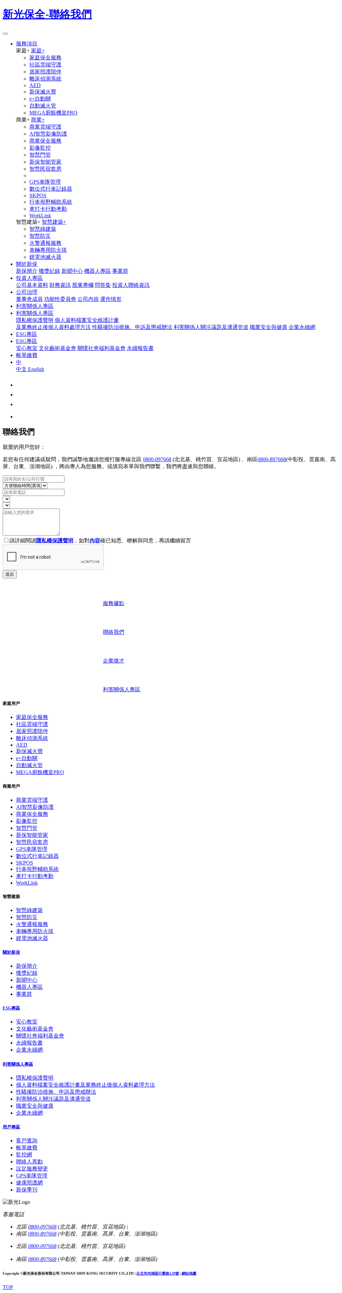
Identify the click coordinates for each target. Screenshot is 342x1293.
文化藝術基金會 (57, 348)
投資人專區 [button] (29, 278)
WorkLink (40, 215)
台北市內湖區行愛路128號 (157, 1273)
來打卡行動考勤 (48, 209)
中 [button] (18, 362)
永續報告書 (140, 348)
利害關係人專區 (18, 1064)
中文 (22, 369)
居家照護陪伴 (45, 71)
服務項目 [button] (26, 43)
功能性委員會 (60, 299)
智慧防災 (40, 236)
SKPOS (37, 195)
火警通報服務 (45, 243)
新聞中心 (72, 271)
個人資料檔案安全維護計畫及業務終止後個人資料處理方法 (85, 1085)
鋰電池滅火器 (45, 257)
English (36, 369)
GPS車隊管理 (45, 182)
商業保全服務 (45, 141)
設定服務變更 (32, 1168)
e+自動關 (40, 99)
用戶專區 (11, 1126)
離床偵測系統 (45, 78)
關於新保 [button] (26, 264)
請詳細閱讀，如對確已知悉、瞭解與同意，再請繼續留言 (100, 540)
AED (35, 85)
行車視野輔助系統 (50, 202)
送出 (9, 574)
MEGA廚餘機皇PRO (53, 113)
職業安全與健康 (268, 327)
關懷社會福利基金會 (101, 348)
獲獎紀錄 (49, 271)
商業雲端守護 (45, 127)
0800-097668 (157, 459)
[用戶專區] (20, 404)
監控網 (24, 1154)
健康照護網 (29, 1182)
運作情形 (111, 299)
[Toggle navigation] (5, 34)
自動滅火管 (42, 106)
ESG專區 (11, 1007)
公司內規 (88, 299)
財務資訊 (60, 285)
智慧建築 (54, 222)
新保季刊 (26, 1189)
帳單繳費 (26, 1147)
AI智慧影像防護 (48, 134)
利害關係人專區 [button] (34, 313)
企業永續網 (302, 327)
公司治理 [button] (26, 292)
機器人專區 (97, 271)
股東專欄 (83, 285)
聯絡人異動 (29, 1161)
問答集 (103, 285)
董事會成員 (29, 299)
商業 (38, 120)
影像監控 (40, 148)
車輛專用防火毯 (48, 250)
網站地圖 (189, 1273)
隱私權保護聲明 (34, 320)
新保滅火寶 (42, 92)
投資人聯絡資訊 (131, 285)
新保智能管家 (45, 162)
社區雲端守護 (45, 64)
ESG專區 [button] (26, 341)
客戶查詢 (26, 1140)
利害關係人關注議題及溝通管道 (211, 327)
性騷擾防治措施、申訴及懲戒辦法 (132, 327)
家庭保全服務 (45, 57)
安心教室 (26, 348)
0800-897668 (272, 459)
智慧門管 (40, 155)
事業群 (120, 271)
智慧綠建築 (42, 229)
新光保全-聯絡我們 (47, 14)
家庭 (38, 50)
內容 (95, 540)
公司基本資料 (32, 285)
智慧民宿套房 (45, 169)
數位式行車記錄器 (50, 189)
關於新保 (11, 952)
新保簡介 (26, 271)
